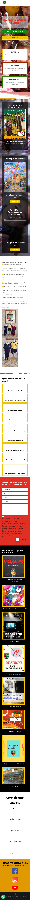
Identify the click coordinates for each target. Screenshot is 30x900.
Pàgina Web (15, 581)
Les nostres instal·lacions (15, 440)
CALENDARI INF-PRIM (15, 217)
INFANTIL (15, 52)
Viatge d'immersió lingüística (15, 474)
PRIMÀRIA (15, 66)
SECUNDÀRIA (15, 79)
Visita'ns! (15, 37)
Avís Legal (19, 896)
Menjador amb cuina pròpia (15, 450)
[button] (3, 897)
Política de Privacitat (18, 898)
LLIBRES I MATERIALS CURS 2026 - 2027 (15, 31)
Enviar (24, 539)
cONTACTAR (15, 201)
